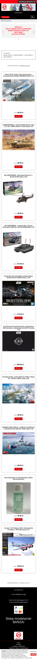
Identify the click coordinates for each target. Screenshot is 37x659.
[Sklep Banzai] (18, 7)
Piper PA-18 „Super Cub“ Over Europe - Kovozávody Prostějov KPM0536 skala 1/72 (18, 75)
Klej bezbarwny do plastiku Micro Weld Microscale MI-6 (19, 478)
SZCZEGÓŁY (18, 116)
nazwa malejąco (18, 55)
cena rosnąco (28, 55)
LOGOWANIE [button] (18, 13)
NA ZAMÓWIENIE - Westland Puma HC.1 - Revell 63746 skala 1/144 (18, 176)
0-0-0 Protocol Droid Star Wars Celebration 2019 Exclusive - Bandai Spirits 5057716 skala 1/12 (18, 327)
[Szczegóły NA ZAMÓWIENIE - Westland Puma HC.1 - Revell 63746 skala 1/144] (18, 192)
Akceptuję (33, 651)
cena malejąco (7, 56)
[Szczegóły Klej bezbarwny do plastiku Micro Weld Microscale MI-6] (18, 498)
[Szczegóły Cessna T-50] (18, 544)
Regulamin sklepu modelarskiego (18, 648)
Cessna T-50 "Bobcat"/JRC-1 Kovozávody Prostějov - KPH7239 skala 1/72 (18, 529)
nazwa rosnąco (7, 55)
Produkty (18, 644)
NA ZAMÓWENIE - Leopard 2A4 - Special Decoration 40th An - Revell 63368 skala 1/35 (18, 226)
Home (18, 643)
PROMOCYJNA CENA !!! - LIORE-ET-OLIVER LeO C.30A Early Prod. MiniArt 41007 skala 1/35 (18, 428)
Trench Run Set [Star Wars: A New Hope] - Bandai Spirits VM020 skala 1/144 (18, 277)
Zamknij (33, 654)
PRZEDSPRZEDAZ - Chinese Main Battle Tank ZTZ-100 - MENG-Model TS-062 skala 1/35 (18, 125)
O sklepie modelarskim (18, 646)
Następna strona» (24, 65)
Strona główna (7, 21)
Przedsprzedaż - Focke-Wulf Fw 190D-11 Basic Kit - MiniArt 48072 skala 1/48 (18, 377)
